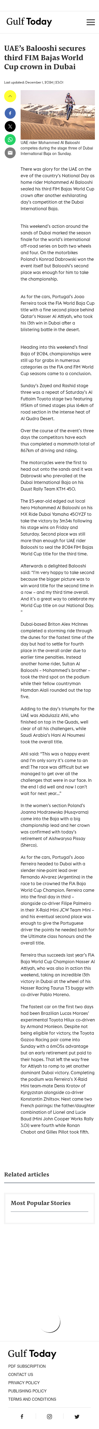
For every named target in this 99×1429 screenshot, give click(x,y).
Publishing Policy (27, 1391)
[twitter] (10, 126)
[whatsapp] (10, 139)
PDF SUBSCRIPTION (27, 1366)
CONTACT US (20, 1374)
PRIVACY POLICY (24, 1382)
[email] (10, 152)
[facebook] (10, 113)
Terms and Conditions (32, 1399)
